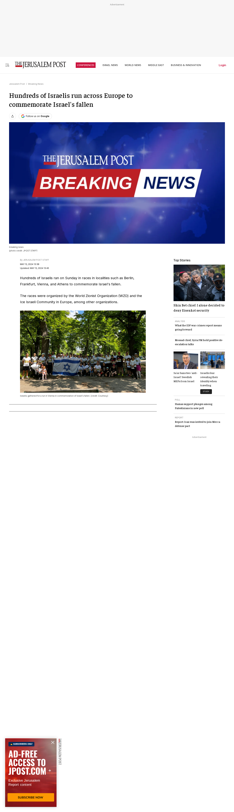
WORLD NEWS (133, 65)
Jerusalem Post (17, 84)
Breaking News (36, 84)
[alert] (31, 772)
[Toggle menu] (7, 65)
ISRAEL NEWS (110, 65)
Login (222, 65)
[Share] (12, 116)
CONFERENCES (85, 65)
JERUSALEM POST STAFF (36, 260)
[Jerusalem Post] (38, 65)
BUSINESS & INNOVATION (186, 65)
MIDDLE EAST (156, 65)
